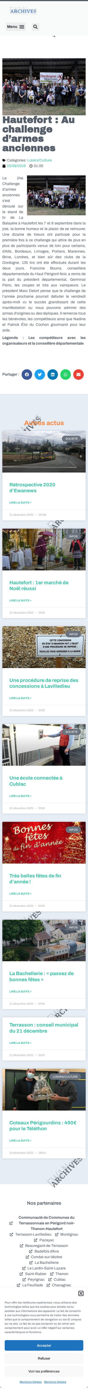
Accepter (44, 1345)
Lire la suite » (20, 502)
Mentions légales (31, 1382)
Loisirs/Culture (39, 160)
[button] (81, 1293)
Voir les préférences (44, 1371)
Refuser (44, 1358)
